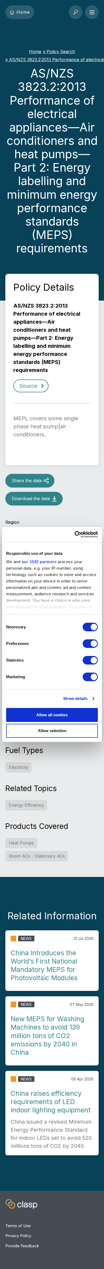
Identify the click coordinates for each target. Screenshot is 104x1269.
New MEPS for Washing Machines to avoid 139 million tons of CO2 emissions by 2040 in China (47, 1035)
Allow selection (52, 730)
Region (12, 522)
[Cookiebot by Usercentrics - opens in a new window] (75, 534)
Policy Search (61, 51)
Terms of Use (18, 1225)
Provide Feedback (22, 1245)
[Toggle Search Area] (75, 12)
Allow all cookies (52, 715)
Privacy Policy (18, 1235)
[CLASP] (21, 1205)
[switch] (90, 643)
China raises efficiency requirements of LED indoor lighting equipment (51, 1101)
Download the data (31, 498)
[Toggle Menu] (92, 12)
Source (28, 386)
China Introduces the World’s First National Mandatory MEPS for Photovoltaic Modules (44, 965)
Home (23, 12)
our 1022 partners (39, 561)
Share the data (27, 480)
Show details (75, 698)
